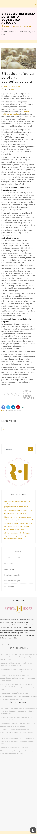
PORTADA (5, 762)
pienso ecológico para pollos (15, 112)
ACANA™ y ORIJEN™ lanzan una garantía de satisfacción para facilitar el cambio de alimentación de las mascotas (18, 526)
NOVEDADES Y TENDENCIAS (23, 765)
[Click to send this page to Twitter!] (8, 407)
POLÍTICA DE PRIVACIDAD (19, 819)
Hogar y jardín (9, 569)
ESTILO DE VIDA (25, 762)
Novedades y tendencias (12, 575)
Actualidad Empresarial (23, 26)
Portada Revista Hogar (12, 581)
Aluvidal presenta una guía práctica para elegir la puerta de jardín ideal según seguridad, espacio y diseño (17, 535)
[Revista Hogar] (15, 4)
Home (6, 26)
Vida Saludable (9, 586)
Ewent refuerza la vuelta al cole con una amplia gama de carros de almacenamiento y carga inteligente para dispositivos (18, 504)
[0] (2, 89)
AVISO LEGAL (6, 819)
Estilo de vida (8, 563)
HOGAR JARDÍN (14, 762)
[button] (33, 830)
